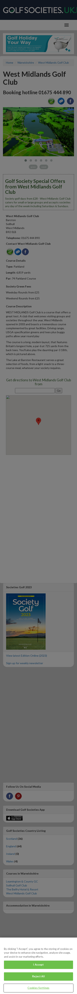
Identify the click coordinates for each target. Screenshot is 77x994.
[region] (38, 966)
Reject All (38, 976)
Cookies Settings (38, 987)
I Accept (38, 964)
